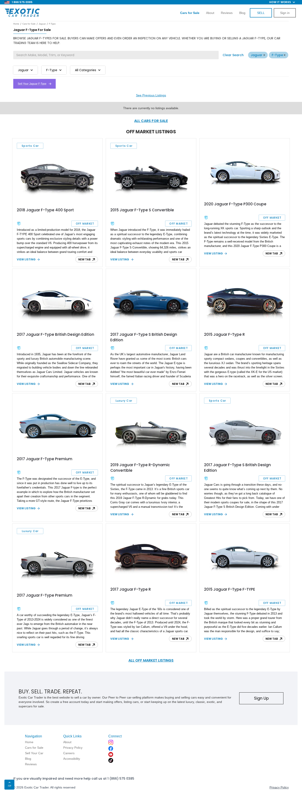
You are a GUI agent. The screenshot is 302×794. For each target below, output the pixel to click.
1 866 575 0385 (22, 2)
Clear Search (233, 55)
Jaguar (256, 55)
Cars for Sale (29, 24)
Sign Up (261, 698)
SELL (261, 13)
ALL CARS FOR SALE (151, 120)
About (210, 13)
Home (16, 24)
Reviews (227, 13)
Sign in (285, 13)
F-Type (277, 55)
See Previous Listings (151, 95)
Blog (242, 13)
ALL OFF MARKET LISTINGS (151, 660)
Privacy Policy (279, 787)
